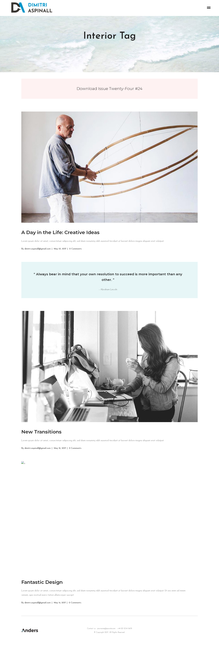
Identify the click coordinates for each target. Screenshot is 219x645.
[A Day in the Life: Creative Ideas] (109, 167)
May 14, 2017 (60, 603)
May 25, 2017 (60, 249)
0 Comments (75, 249)
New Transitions (41, 432)
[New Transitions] (109, 366)
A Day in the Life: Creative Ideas (60, 232)
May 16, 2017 (60, 448)
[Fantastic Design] (109, 516)
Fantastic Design (42, 582)
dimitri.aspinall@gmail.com (38, 249)
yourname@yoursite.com (106, 629)
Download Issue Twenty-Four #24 (109, 88)
